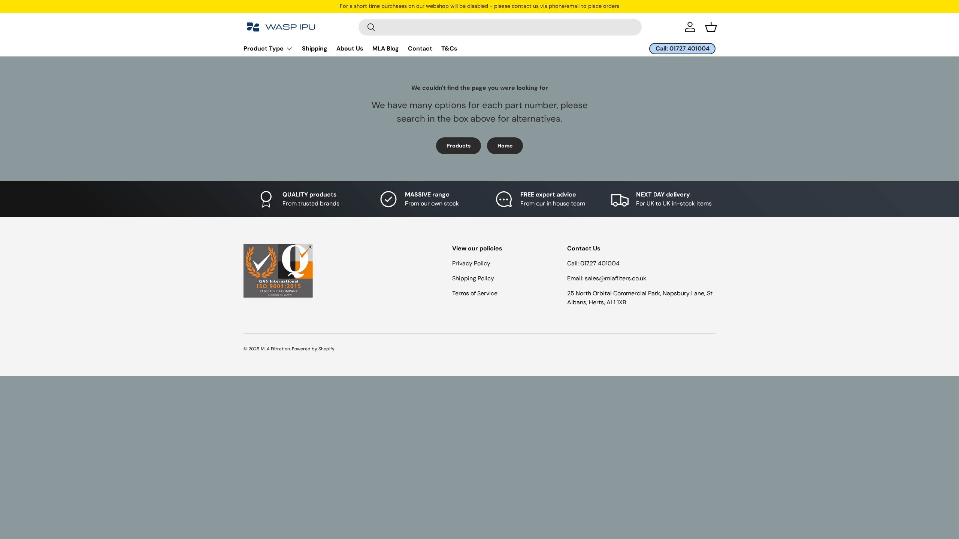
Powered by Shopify (313, 349)
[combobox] (500, 27)
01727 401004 (600, 263)
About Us (349, 48)
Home (504, 145)
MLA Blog (385, 48)
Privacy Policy (471, 263)
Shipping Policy (473, 278)
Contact (420, 48)
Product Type (263, 48)
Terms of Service (474, 293)
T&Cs (449, 48)
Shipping (314, 48)
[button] (711, 27)
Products (459, 145)
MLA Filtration (275, 349)
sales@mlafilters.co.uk (615, 278)
